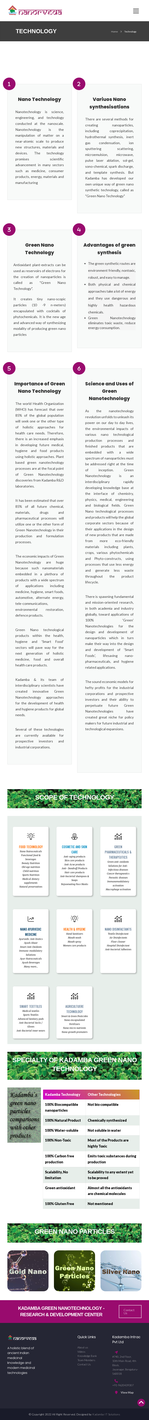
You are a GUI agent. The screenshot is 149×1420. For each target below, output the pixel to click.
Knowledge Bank (87, 1355)
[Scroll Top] (141, 1402)
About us (82, 1347)
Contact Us (84, 1364)
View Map (127, 1392)
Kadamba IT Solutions (106, 1414)
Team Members (86, 1360)
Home (114, 31)
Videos (81, 1351)
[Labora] (34, 10)
